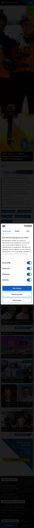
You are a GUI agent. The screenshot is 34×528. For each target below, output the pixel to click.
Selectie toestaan (17, 294)
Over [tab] (27, 231)
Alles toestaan (17, 288)
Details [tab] (17, 231)
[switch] (29, 268)
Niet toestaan (17, 300)
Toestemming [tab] (6, 231)
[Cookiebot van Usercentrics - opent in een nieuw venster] (24, 226)
